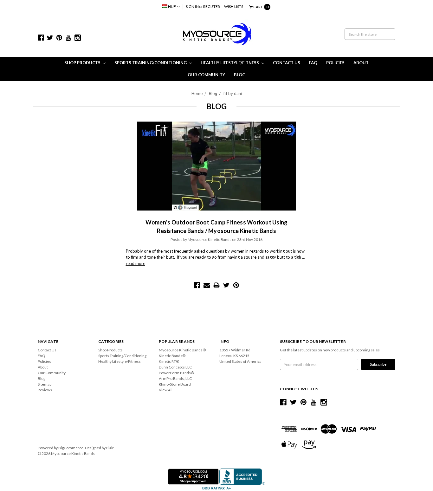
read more (135, 263)
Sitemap (44, 384)
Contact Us (286, 62)
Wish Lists (233, 6)
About (361, 62)
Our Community (206, 74)
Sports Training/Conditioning (151, 62)
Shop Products (82, 62)
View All (165, 389)
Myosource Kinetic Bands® (182, 350)
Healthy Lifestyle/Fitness (230, 62)
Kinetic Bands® (172, 355)
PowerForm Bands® (176, 372)
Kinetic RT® (169, 361)
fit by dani (232, 93)
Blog (239, 74)
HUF (172, 6)
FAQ (313, 62)
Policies (335, 62)
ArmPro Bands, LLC (175, 378)
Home (197, 93)
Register (211, 6)
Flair (109, 447)
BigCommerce (70, 447)
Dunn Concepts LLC (175, 367)
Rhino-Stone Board (175, 384)
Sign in (192, 6)
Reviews (45, 389)
